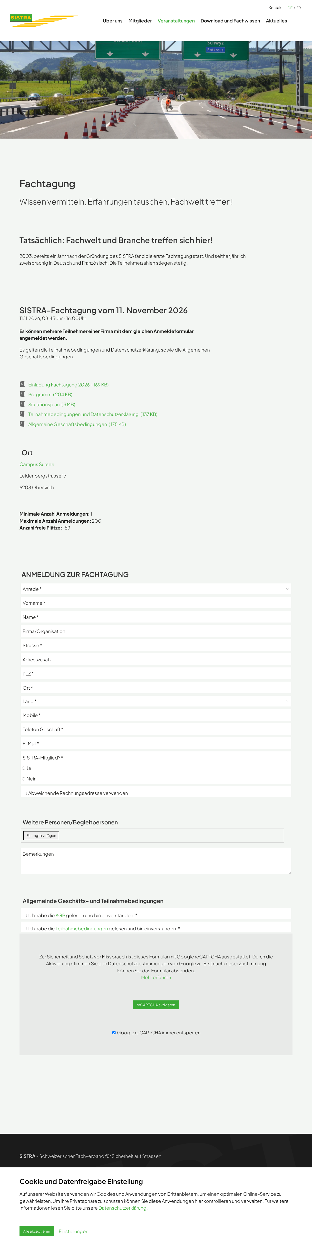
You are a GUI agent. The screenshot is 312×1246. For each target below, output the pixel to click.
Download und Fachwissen (230, 20)
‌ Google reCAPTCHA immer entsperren (158, 1032)
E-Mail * (31, 742)
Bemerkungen (38, 852)
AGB (60, 915)
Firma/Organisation (44, 629)
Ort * (28, 686)
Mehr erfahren (156, 977)
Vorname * (34, 601)
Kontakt (276, 7)
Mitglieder (140, 20)
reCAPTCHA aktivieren (156, 1004)
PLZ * (28, 672)
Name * (31, 615)
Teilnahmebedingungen (82, 928)
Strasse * (32, 643)
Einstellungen (73, 1231)
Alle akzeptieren (36, 1231)
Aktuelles (276, 20)
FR (298, 7)
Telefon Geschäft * (43, 727)
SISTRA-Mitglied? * (43, 757)
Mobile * (32, 713)
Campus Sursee (37, 464)
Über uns (113, 20)
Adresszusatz (37, 658)
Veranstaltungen (176, 20)
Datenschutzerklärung (122, 1208)
